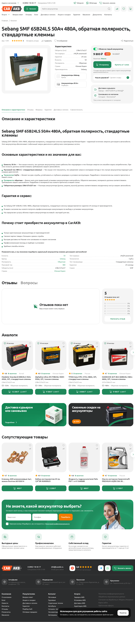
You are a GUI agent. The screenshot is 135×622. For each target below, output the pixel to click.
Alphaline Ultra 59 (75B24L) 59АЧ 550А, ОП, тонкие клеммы (49, 378)
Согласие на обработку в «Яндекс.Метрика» (116, 600)
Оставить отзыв (32, 41)
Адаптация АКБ (80, 606)
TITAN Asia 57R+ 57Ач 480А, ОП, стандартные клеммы (83, 378)
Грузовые (52, 600)
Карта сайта (103, 603)
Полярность (9, 180)
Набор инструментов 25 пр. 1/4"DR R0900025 (47, 480)
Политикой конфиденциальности (57, 524)
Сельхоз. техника (55, 609)
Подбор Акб (27, 609)
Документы (97, 15)
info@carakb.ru (57, 567)
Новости (5, 603)
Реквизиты (6, 612)
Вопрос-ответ (18, 15)
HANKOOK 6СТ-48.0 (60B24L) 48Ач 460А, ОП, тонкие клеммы (117, 378)
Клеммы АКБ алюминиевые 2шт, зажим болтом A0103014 (17, 480)
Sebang (62, 259)
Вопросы (29, 282)
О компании (6, 597)
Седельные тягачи (55, 603)
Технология (9, 175)
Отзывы (29, 15)
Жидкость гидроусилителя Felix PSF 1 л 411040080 (83, 480)
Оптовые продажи (30, 612)
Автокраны (52, 615)
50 (64, 256)
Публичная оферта (106, 605)
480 (64, 265)
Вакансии (86, 15)
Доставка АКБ (79, 603)
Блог (36, 15)
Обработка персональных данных (112, 597)
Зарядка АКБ (79, 597)
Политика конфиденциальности (111, 594)
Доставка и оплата (48, 15)
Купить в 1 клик (122, 65)
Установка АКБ (80, 600)
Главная (5, 21)
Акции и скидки (64, 15)
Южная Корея (59, 271)
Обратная (61, 262)
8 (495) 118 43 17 (29, 3)
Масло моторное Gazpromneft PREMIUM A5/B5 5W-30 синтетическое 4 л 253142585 (116, 480)
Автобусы (52, 606)
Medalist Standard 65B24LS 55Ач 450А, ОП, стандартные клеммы (16, 378)
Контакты (108, 15)
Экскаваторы (53, 612)
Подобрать (65, 517)
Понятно (123, 613)
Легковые (52, 597)
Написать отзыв (117, 319)
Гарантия (76, 15)
